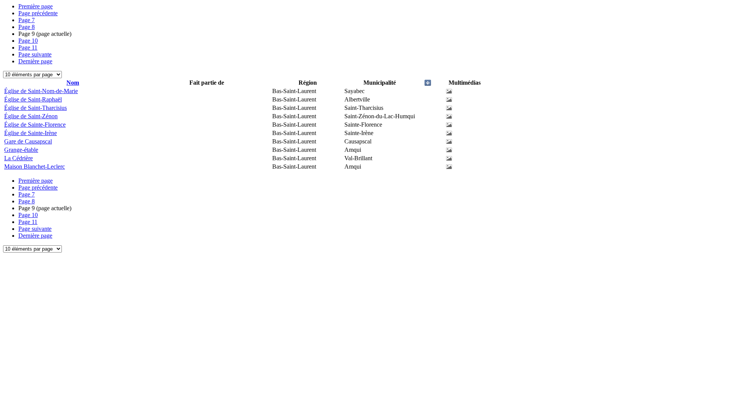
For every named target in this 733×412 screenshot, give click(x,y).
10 (28, 40)
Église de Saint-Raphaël (33, 99)
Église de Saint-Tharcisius (35, 108)
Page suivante (35, 54)
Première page (35, 6)
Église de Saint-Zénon (31, 116)
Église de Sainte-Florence (35, 124)
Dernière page (35, 61)
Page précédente (38, 13)
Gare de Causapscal (28, 141)
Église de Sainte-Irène (30, 133)
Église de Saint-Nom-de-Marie (41, 91)
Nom (72, 82)
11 (27, 47)
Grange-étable (21, 149)
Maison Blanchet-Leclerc (34, 166)
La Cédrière (18, 158)
